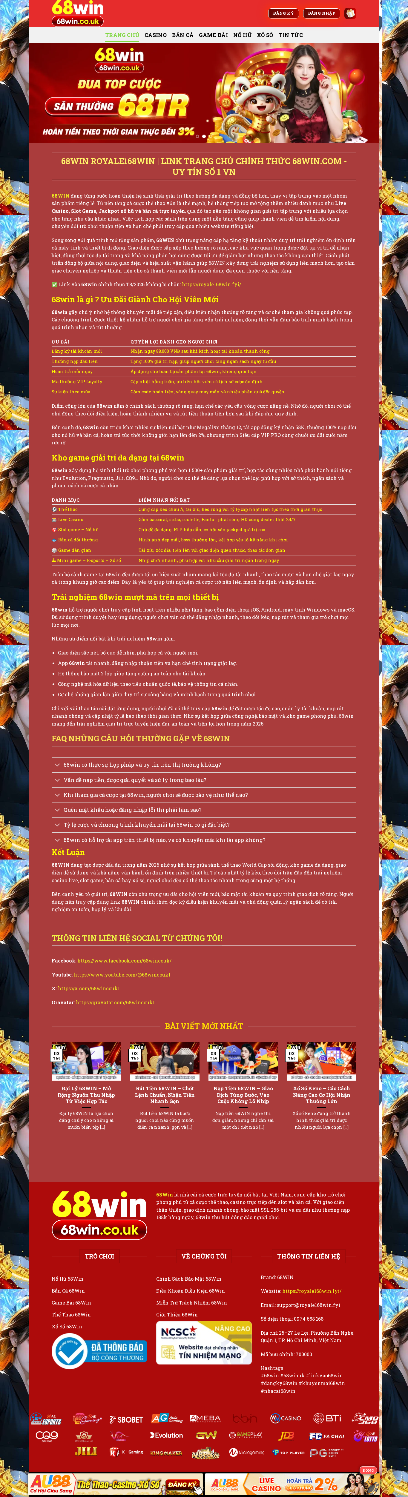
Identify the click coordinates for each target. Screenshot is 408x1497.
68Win (164, 1194)
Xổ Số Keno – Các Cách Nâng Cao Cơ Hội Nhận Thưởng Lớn (321, 1094)
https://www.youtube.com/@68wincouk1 (122, 974)
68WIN (61, 195)
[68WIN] (81, 13)
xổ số (265, 35)
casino (156, 35)
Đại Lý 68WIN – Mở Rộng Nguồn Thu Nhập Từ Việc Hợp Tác (86, 1094)
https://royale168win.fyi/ (211, 284)
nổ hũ (242, 35)
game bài (213, 35)
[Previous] (44, 93)
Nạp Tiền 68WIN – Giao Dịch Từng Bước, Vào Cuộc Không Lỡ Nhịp (243, 1094)
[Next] (364, 93)
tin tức (291, 35)
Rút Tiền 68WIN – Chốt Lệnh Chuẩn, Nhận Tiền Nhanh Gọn (165, 1094)
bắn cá (183, 35)
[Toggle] (57, 765)
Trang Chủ (122, 35)
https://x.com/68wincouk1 (89, 988)
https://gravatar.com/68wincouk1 (115, 1002)
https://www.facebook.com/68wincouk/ (124, 960)
